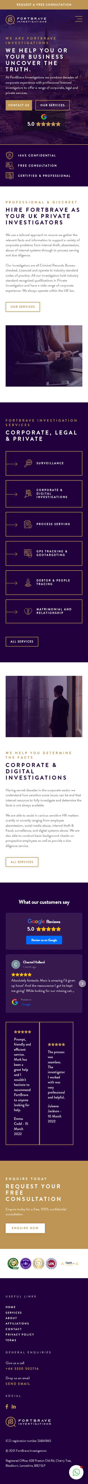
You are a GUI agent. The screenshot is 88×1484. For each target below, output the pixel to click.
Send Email (18, 1383)
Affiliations (17, 1323)
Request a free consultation (44, 5)
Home (11, 1307)
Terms (11, 1340)
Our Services (52, 105)
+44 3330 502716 (22, 1368)
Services (14, 1312)
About (11, 1318)
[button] (5, 983)
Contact (14, 1329)
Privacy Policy (20, 1334)
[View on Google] (15, 964)
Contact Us (18, 105)
